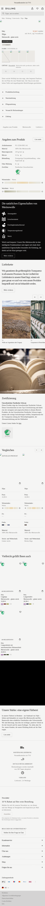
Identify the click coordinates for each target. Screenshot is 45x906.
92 (22, 71)
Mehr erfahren (8, 256)
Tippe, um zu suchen (12, 13)
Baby (3, 18)
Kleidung (8, 18)
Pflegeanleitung (11, 104)
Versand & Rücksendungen (14, 110)
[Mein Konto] (32, 8)
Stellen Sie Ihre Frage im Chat (14, 833)
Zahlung (8, 116)
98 (31, 71)
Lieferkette (39, 127)
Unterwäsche (16, 18)
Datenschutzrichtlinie (7, 898)
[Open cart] (42, 8)
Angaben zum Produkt (10, 127)
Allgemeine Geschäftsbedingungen (11, 895)
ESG (3, 904)
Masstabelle (12, 65)
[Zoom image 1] (3, 25)
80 (6, 71)
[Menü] (2, 8)
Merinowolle (26, 127)
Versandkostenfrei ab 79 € (22, 3)
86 (14, 71)
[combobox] (5, 888)
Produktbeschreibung (12, 92)
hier (20, 423)
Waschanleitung (11, 98)
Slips (22, 18)
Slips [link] (26, 18)
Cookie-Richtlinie (6, 901)
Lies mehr (38, 139)
